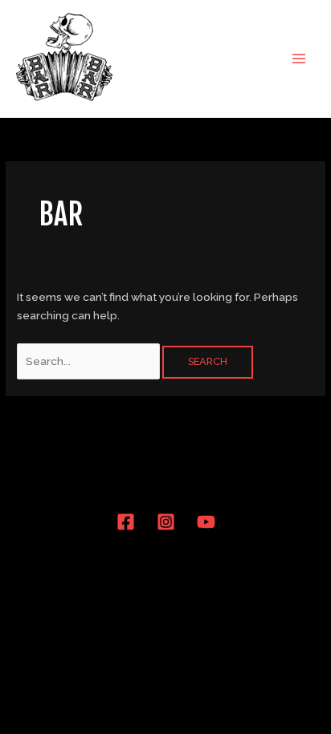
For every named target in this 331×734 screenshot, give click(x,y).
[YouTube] (206, 522)
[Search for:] (89, 361)
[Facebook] (125, 522)
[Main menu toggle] (299, 58)
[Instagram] (166, 522)
